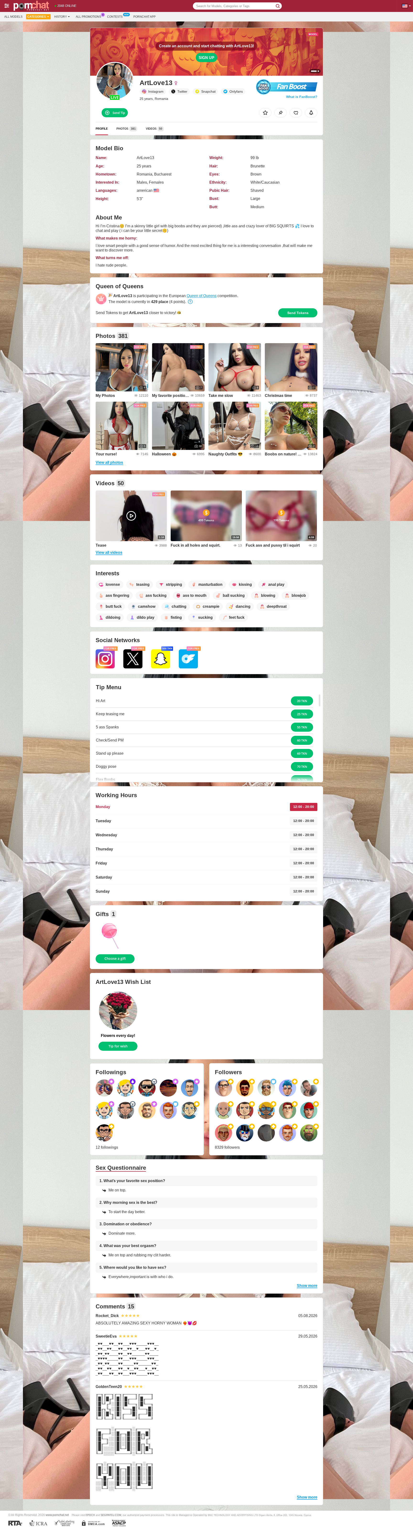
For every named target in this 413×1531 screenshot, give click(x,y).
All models (13, 16)
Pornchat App (144, 16)
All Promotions (88, 16)
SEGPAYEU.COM (111, 1515)
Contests (115, 16)
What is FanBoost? (301, 97)
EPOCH (90, 1515)
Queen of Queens (202, 296)
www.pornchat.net (57, 1514)
